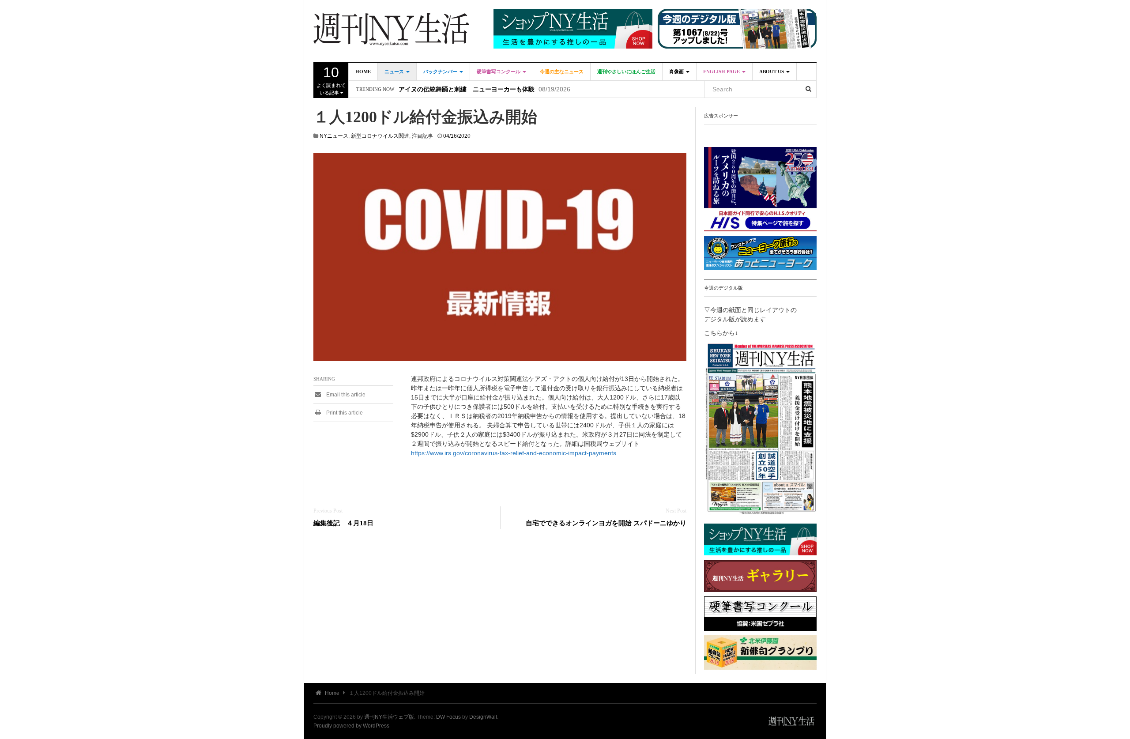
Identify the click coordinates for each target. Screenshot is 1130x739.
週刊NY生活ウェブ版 (389, 717)
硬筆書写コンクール (499, 71)
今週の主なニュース (562, 71)
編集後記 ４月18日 (343, 523)
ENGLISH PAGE (722, 71)
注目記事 (422, 136)
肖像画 (677, 71)
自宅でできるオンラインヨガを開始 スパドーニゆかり (606, 523)
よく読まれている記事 (331, 79)
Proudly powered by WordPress (351, 726)
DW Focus (448, 717)
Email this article (345, 395)
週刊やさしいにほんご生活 (626, 71)
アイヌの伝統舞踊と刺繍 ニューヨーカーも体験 (467, 89)
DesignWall (483, 717)
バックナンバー (441, 71)
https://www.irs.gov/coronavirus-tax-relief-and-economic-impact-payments (513, 452)
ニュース (394, 71)
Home (363, 71)
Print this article (344, 413)
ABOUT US (772, 71)
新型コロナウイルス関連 (380, 136)
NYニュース (334, 136)
